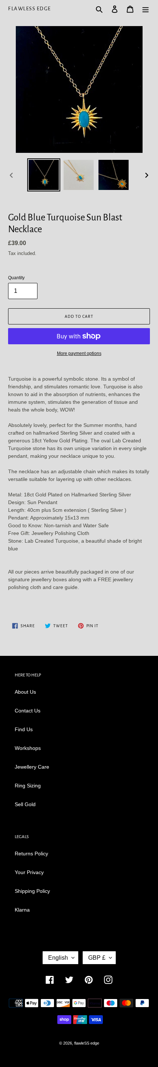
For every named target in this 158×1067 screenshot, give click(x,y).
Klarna (22, 910)
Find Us (24, 729)
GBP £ (96, 958)
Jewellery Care (32, 767)
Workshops (28, 748)
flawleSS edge (29, 8)
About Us (25, 692)
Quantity (16, 277)
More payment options (79, 353)
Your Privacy (29, 872)
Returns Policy (31, 853)
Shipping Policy (32, 891)
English (58, 958)
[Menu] (145, 8)
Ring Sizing (28, 785)
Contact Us (27, 711)
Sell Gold (25, 804)
